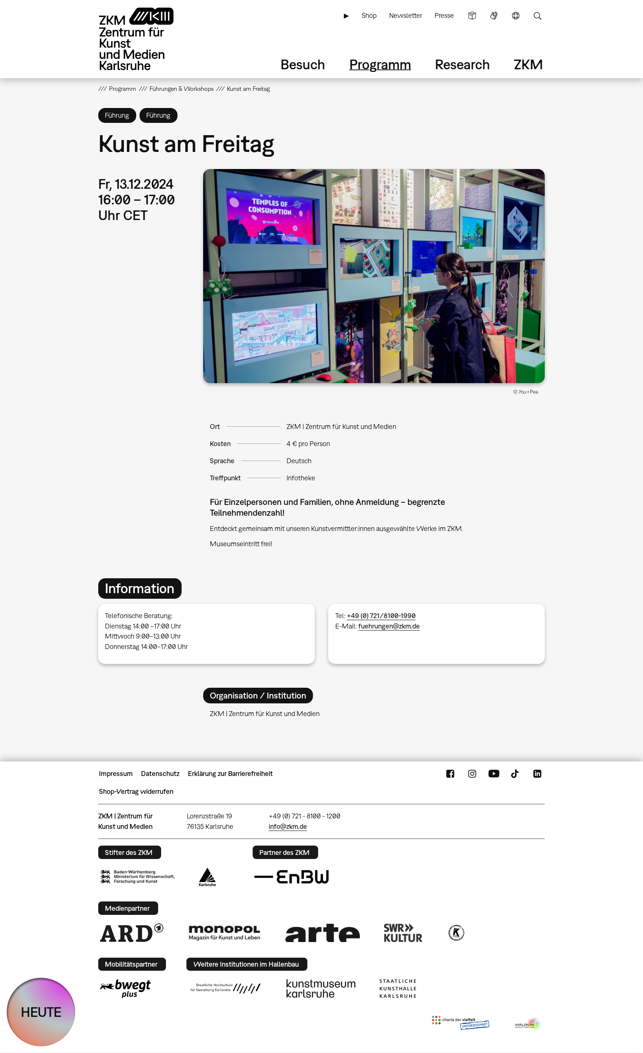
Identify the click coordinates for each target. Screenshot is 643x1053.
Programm (380, 64)
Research (462, 64)
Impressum (116, 773)
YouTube (493, 774)
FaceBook (450, 774)
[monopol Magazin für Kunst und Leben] (224, 932)
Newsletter (405, 15)
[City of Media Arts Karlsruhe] (528, 1024)
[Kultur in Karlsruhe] (456, 932)
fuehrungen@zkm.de (389, 626)
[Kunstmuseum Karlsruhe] (321, 988)
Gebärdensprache (493, 16)
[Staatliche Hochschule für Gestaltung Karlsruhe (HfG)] (225, 989)
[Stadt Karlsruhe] (207, 877)
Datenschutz (160, 773)
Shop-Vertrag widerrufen (136, 791)
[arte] (322, 933)
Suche (537, 16)
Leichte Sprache (472, 16)
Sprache (515, 16)
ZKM (528, 64)
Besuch (303, 64)
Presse (444, 15)
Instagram (472, 774)
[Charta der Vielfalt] (460, 1024)
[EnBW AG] (291, 877)
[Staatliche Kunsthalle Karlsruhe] (398, 988)
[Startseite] (146, 39)
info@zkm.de (288, 826)
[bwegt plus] (125, 988)
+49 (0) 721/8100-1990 (381, 616)
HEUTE (41, 1012)
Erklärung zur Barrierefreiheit (230, 773)
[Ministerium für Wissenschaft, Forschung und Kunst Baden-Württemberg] (137, 877)
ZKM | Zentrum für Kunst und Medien (341, 426)
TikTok (515, 774)
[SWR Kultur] (403, 932)
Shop (369, 15)
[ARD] (131, 932)
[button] (374, 276)
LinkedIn (537, 774)
